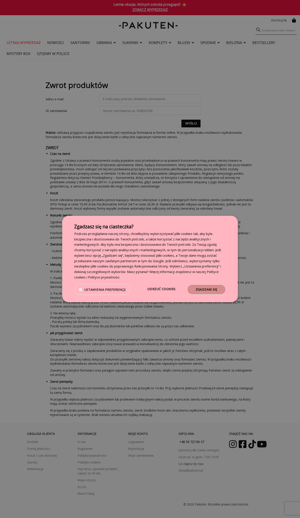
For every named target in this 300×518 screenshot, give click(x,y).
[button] (102, 289)
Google (158, 261)
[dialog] (150, 259)
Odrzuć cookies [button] (161, 289)
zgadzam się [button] (206, 289)
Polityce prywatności (103, 277)
